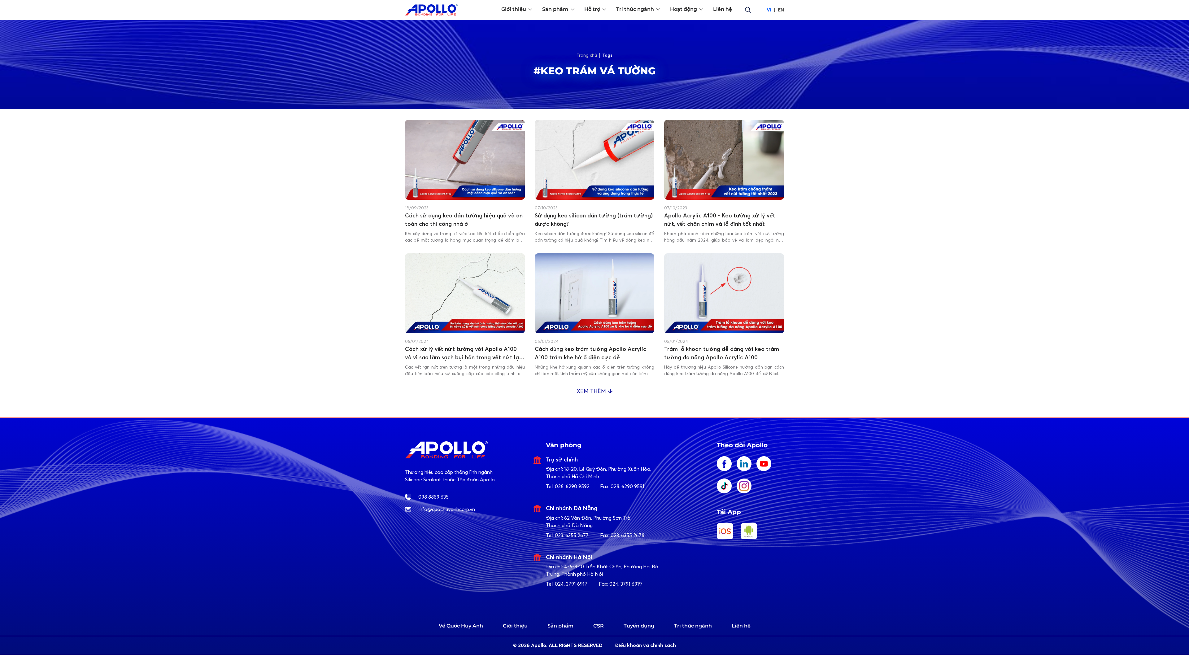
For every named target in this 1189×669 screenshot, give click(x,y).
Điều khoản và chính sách (645, 645)
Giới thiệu (515, 626)
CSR (598, 626)
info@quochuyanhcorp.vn (447, 509)
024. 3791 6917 (571, 584)
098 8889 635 (433, 497)
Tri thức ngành (693, 626)
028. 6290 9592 (572, 486)
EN (781, 10)
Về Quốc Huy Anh (461, 626)
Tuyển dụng (639, 626)
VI (769, 10)
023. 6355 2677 (572, 535)
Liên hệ (741, 626)
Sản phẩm (560, 626)
